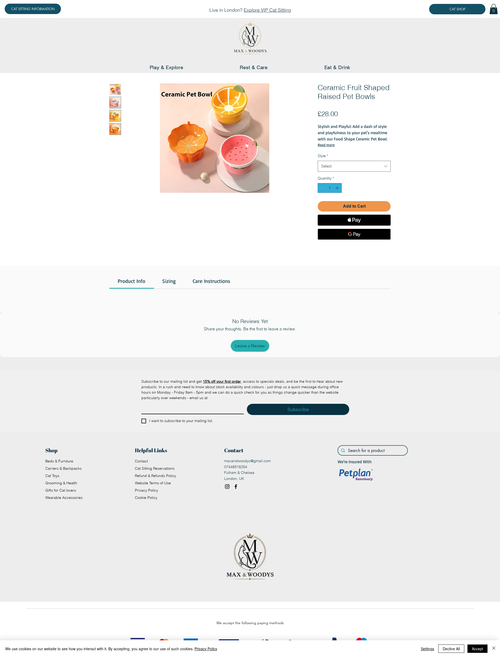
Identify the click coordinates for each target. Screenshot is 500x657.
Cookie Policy (146, 497)
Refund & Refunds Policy (155, 475)
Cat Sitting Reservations (154, 468)
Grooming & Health (61, 483)
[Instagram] (227, 486)
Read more (326, 144)
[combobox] (354, 166)
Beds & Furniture (59, 461)
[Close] (494, 648)
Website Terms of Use (153, 483)
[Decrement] (321, 188)
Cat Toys (52, 475)
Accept (477, 648)
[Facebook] (236, 486)
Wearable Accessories (64, 497)
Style (323, 155)
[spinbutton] (329, 188)
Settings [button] (427, 648)
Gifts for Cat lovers (60, 490)
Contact (141, 461)
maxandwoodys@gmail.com (247, 460)
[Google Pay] (354, 234)
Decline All (451, 648)
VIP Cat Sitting (276, 10)
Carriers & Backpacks (63, 468)
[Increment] (337, 188)
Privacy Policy (146, 490)
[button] (493, 9)
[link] (131, 281)
